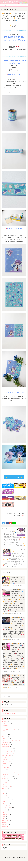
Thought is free (22, 857)
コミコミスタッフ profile (8, 753)
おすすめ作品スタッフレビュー (9, 730)
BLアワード (4, 721)
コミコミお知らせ (6, 744)
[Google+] (10, 523)
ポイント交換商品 (7, 807)
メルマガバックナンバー (8, 778)
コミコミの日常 (5, 746)
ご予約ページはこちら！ (14, 477)
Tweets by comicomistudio (8, 713)
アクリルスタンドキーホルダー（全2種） (15, 392)
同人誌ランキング (7, 782)
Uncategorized (5, 727)
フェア (3, 770)
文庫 (4, 812)
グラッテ (5, 734)
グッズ (4, 797)
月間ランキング (7, 784)
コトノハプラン (5, 738)
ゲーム (4, 801)
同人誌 (4, 810)
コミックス (18, 513)
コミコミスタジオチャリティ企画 (11, 774)
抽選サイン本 (6, 763)
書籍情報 (4, 822)
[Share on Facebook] (7, 523)
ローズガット (7, 799)
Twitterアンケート (6, 723)
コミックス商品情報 (6, 755)
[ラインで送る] (14, 523)
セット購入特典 (5, 767)
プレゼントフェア (7, 776)
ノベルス (5, 805)
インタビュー (6, 795)
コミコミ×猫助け (6, 742)
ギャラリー (4, 736)
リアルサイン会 (7, 761)
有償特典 (22, 513)
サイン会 (4, 757)
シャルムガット (5, 765)
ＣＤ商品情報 (5, 826)
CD (4, 791)
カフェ (3, 732)
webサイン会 (6, 759)
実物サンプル (5, 820)
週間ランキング (7, 786)
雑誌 (4, 818)
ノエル (23, 515)
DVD (4, 793)
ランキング (4, 780)
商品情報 (4, 789)
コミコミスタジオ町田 (7, 751)
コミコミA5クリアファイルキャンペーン (11, 740)
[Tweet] (3, 523)
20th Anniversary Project (9, 772)
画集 (4, 816)
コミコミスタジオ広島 (7, 748)
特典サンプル (6, 814)
